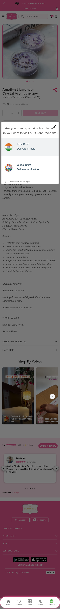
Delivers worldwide (28, 169)
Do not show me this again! (19, 181)
